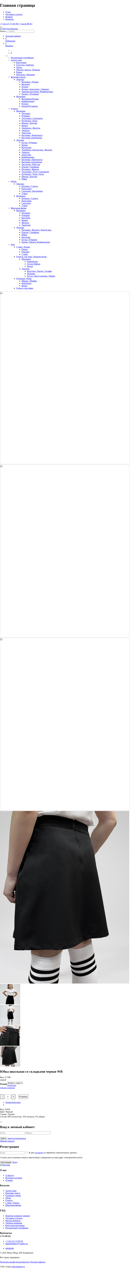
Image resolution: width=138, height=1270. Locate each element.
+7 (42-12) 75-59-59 (16, 24)
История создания (13, 1178)
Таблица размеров (7, 1088)
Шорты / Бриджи (29, 123)
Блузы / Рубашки (29, 142)
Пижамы (31, 273)
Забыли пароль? (7, 1141)
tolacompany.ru (18, 1266)
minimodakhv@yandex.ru (16, 1243)
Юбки (24, 179)
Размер (3, 1084)
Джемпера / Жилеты (31, 128)
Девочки (20, 79)
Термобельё (32, 261)
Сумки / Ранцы (23, 247)
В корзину (23, 1097)
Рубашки (26, 116)
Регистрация (6, 1162)
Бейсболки (26, 283)
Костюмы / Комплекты (32, 135)
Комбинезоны (28, 101)
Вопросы (9, 19)
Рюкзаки (26, 252)
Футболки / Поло (29, 121)
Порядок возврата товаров (17, 1216)
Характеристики (13, 1102)
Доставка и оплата (13, 14)
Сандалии (26, 203)
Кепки (24, 286)
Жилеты (25, 223)
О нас (8, 12)
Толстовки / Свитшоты (32, 118)
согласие (39, 1152)
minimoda (9, 1248)
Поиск (3, 31)
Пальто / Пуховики (30, 94)
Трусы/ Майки (33, 264)
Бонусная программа (15, 1225)
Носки (30, 266)
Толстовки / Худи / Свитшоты (35, 172)
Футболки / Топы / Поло (33, 174)
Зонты (19, 67)
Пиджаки (26, 113)
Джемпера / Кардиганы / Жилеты (37, 150)
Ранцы (25, 249)
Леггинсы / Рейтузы (31, 164)
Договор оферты (37, 1262)
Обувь (13, 181)
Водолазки (26, 147)
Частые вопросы (12, 1220)
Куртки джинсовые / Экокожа (35, 89)
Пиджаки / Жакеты (30, 169)
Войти (3, 1138)
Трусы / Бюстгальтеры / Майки (41, 276)
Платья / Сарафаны (30, 167)
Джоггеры (26, 133)
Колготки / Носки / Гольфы (39, 271)
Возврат (9, 17)
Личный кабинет (13, 36)
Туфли (24, 193)
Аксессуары (16, 60)
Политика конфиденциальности (15, 1262)
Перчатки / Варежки (25, 74)
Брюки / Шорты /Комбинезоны (36, 242)
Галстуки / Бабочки (25, 65)
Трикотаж (26, 225)
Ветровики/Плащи (30, 99)
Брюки (25, 125)
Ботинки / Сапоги (30, 186)
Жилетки (26, 84)
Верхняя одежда (18, 77)
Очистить (11, 1085)
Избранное (10, 39)
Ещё (13, 244)
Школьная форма (18, 208)
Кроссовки (27, 189)
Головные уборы (24, 278)
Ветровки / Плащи (30, 82)
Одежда (14, 108)
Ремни (19, 72)
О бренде (9, 1175)
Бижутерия (21, 62)
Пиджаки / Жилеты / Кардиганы (36, 230)
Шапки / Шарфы (29, 281)
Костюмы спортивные (32, 138)
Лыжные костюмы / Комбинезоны (37, 91)
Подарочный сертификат (22, 57)
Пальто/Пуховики (30, 106)
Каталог (14, 29)
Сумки (25, 254)
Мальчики (20, 96)
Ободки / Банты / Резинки (28, 70)
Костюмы (26, 218)
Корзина (9, 44)
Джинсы (25, 130)
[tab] (71, 1102)
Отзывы (9, 1180)
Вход (15, 1162)
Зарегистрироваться (17, 1138)
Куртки (25, 87)
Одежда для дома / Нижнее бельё (31, 256)
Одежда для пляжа (24, 288)
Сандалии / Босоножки (32, 191)
